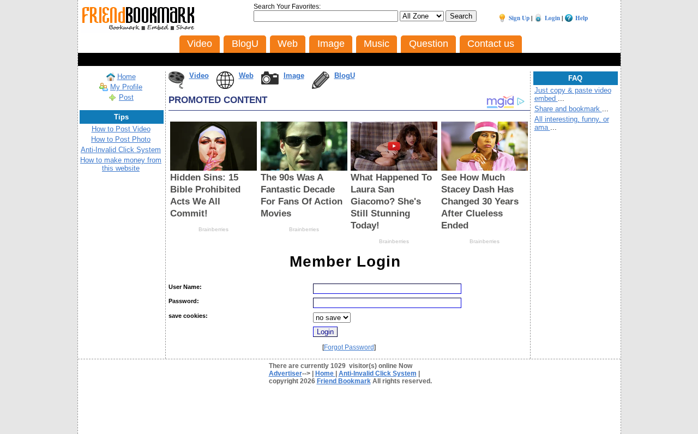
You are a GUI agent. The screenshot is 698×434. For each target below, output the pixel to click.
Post (126, 97)
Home (126, 77)
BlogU (344, 75)
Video (199, 75)
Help (581, 18)
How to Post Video (121, 129)
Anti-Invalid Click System (121, 150)
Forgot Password (349, 347)
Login (552, 18)
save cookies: (188, 315)
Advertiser (285, 373)
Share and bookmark (568, 109)
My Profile (126, 87)
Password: (184, 301)
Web (246, 75)
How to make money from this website (120, 164)
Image (294, 75)
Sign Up (519, 18)
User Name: (185, 287)
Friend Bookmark (344, 381)
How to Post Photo (121, 139)
